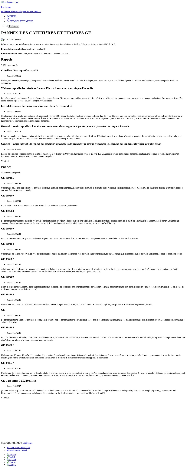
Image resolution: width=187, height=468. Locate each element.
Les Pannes (27, 443)
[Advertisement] (93, 420)
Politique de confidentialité (18, 447)
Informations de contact (17, 450)
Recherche (13, 26)
